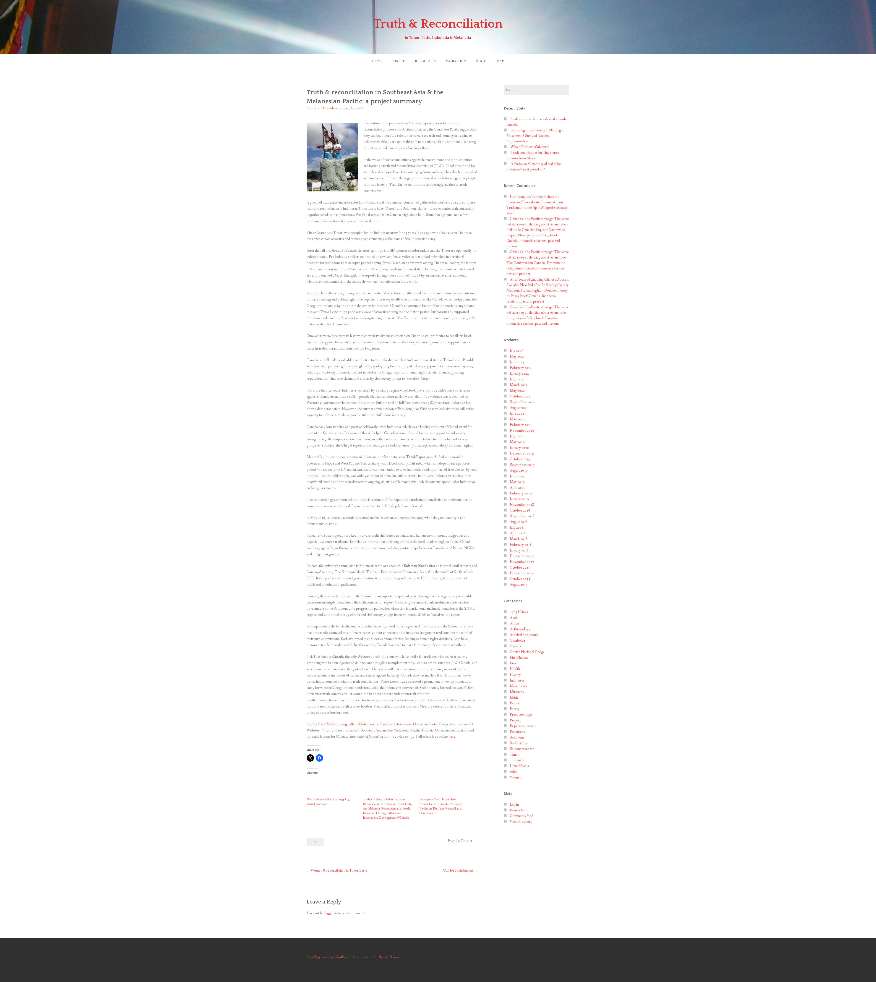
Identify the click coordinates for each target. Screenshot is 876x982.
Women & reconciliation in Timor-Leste (339, 870)
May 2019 (517, 482)
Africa (514, 623)
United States (519, 766)
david (359, 108)
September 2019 (522, 464)
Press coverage (521, 714)
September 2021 (522, 402)
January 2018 (519, 550)
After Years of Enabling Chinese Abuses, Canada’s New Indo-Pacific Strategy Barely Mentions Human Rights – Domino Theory (537, 285)
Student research (522, 749)
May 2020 (517, 442)
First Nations (519, 657)
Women (515, 777)
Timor (514, 754)
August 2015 (519, 584)
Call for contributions (458, 870)
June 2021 (517, 413)
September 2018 (522, 516)
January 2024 (519, 373)
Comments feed (521, 816)
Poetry (514, 709)
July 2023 (516, 379)
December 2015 (522, 573)
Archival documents (524, 634)
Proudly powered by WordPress (328, 957)
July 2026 (516, 350)
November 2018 (522, 504)
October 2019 (520, 459)
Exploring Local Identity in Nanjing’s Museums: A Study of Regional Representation (534, 136)
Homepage (518, 196)
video (514, 771)
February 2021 (521, 425)
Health (515, 669)
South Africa (519, 743)
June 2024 (517, 362)
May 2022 (517, 390)
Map (500, 61)
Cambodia (517, 640)
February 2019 (521, 493)
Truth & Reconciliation (438, 24)
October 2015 (520, 579)
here (451, 736)
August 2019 (519, 470)
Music (514, 697)
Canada (515, 646)
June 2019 (517, 476)
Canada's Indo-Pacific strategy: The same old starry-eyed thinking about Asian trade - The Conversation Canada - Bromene (537, 257)
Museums (517, 691)
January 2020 (519, 447)
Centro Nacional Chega (527, 652)
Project (466, 841)
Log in (514, 804)
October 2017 (520, 567)
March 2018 (519, 539)
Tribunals (517, 760)
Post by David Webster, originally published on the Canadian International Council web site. (372, 724)
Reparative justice (522, 726)
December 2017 (522, 556)
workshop (456, 61)
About (398, 61)
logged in (331, 913)
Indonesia (517, 680)
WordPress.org (521, 821)
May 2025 (517, 356)
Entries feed (518, 810)
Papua (514, 703)
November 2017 (522, 561)
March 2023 (519, 385)
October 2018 (520, 510)
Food (514, 663)
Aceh (514, 617)
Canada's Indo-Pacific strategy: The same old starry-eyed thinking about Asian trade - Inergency (537, 313)
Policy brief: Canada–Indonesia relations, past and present (533, 241)
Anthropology (520, 629)
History (515, 674)
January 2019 (519, 499)
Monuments (518, 686)
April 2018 (517, 533)
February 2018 (521, 544)
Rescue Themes (389, 957)
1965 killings (519, 612)
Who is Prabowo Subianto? (530, 147)
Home (377, 61)
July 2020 (516, 436)
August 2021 (519, 407)
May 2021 (517, 419)
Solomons (517, 737)
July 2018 (516, 527)
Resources (425, 61)
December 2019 (522, 453)
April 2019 (517, 487)
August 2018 (519, 522)
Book (481, 61)
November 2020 (522, 430)
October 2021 (520, 396)
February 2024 (521, 368)
